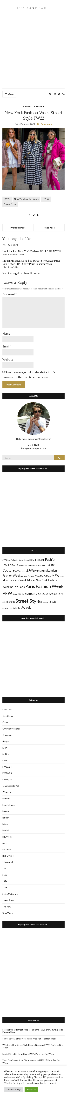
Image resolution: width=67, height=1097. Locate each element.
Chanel (26, 560)
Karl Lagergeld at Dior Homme (21, 273)
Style (53, 601)
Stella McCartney (10, 894)
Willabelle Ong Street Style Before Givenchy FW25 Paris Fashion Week (32, 1046)
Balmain (14, 560)
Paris (21, 587)
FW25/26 (7, 779)
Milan (62, 576)
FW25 (27, 565)
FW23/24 (7, 767)
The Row (6, 906)
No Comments (44, 124)
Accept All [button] (31, 1089)
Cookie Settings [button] (13, 1089)
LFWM (36, 571)
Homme (6, 798)
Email (6, 346)
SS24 (60, 593)
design (5, 741)
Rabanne (6, 849)
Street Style (10, 204)
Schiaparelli (7, 862)
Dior (32, 560)
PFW (7, 593)
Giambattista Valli (37, 565)
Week (26, 607)
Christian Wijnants (11, 728)
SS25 (4, 602)
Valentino (17, 608)
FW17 (6, 565)
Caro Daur (7, 709)
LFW (30, 570)
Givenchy (6, 792)
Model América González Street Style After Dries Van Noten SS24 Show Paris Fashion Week (31, 262)
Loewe (5, 811)
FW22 (7, 199)
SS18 (28, 593)
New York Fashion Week (26, 199)
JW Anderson (21, 571)
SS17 (21, 594)
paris (4, 843)
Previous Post (18, 227)
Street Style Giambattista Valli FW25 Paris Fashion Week (29, 1038)
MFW (55, 575)
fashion (27, 106)
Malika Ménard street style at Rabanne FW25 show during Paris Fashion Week (32, 1031)
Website (7, 359)
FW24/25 (7, 773)
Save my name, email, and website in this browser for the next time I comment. (28, 374)
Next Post (49, 227)
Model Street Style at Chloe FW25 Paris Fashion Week (28, 1054)
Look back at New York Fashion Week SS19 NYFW (31, 251)
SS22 (49, 594)
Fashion (50, 559)
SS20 (41, 594)
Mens (48, 576)
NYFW (46, 199)
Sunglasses (7, 608)
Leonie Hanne (8, 805)
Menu (10, 94)
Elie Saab (40, 559)
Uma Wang (7, 913)
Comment (9, 294)
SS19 (34, 594)
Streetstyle (45, 602)
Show (15, 594)
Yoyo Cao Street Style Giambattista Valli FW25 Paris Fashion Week (31, 1061)
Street (11, 601)
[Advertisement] (33, 53)
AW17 (6, 559)
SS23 (54, 594)
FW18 (14, 565)
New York (39, 106)
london (5, 817)
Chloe (5, 722)
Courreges (7, 735)
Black (21, 560)
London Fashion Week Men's (33, 576)
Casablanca (7, 716)
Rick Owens (7, 855)
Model (31, 580)
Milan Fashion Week (14, 580)
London (43, 570)
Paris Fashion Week (44, 586)
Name (7, 333)
